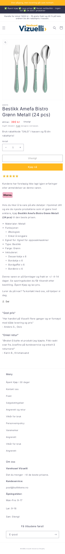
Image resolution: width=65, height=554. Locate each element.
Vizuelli (29, 548)
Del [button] (7, 301)
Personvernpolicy (15, 423)
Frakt (18, 126)
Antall (5, 141)
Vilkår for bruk (13, 416)
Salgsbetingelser (15, 402)
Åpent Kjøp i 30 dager (18, 382)
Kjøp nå (32, 167)
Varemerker (12, 430)
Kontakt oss (12, 389)
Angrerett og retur (16, 409)
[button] (3, 28)
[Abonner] (55, 534)
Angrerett (11, 437)
